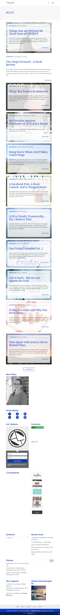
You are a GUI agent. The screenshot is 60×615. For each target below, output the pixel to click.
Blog (34, 606)
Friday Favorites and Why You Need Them (28, 311)
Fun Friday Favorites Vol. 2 (26, 248)
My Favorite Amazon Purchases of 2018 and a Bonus (28, 122)
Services (28, 606)
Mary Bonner (13, 25)
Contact (40, 606)
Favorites (20, 115)
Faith (19, 25)
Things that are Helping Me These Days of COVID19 (26, 32)
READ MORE (45, 48)
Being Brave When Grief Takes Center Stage (28, 153)
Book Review (17, 56)
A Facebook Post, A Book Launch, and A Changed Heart (28, 186)
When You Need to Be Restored (28, 91)
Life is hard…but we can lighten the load (24, 279)
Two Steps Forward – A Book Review (24, 63)
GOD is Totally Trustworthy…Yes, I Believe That (27, 218)
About (23, 606)
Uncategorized (25, 115)
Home (17, 606)
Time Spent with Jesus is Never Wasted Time (28, 344)
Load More (28, 369)
